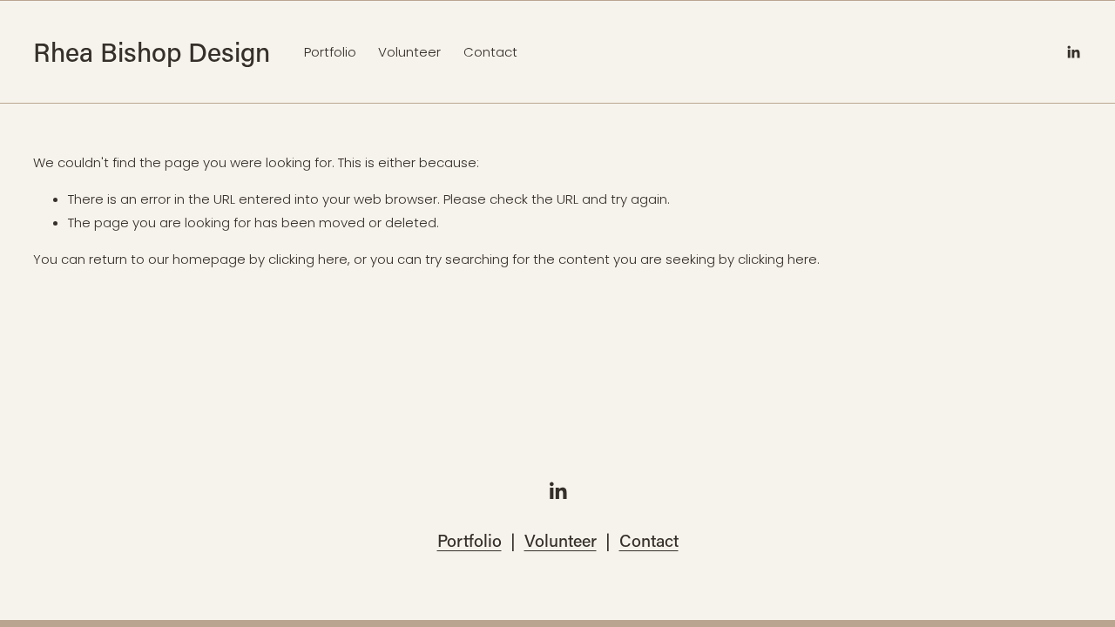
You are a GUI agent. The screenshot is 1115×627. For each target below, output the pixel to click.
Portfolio (330, 52)
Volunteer (409, 52)
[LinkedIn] (1073, 52)
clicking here (308, 259)
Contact (490, 52)
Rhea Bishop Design (151, 51)
